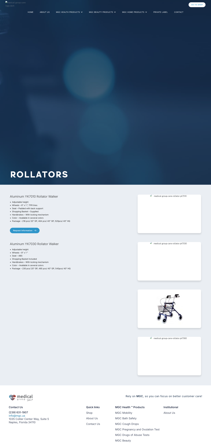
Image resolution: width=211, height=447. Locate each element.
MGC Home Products (133, 12)
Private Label (160, 12)
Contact (178, 12)
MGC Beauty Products (101, 12)
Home (30, 12)
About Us (45, 12)
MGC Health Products (68, 12)
